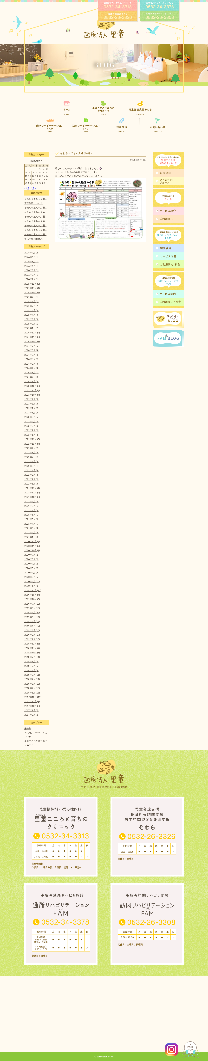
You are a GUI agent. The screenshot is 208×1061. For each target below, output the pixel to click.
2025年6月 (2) (31, 310)
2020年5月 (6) (31, 568)
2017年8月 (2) (31, 714)
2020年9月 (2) (31, 554)
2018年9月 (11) (32, 657)
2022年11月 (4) (32, 443)
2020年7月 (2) (31, 563)
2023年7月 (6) (31, 408)
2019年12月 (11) (32, 590)
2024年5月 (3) (31, 363)
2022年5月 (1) (31, 466)
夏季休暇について (33, 203)
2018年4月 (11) (32, 679)
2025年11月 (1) (32, 288)
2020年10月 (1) (32, 550)
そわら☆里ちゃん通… (35, 198)
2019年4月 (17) (32, 626)
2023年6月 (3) (31, 412)
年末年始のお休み (33, 238)
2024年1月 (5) (31, 381)
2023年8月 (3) (31, 403)
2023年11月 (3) (32, 390)
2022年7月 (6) (31, 457)
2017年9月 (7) (31, 710)
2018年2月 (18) (32, 688)
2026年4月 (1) (31, 265)
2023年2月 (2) (31, 430)
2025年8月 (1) (31, 301)
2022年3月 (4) (31, 474)
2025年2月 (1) (31, 323)
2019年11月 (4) (32, 594)
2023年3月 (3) (31, 425)
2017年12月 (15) (32, 697)
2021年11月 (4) (32, 492)
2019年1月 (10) (32, 639)
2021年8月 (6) (31, 505)
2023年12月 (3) (32, 386)
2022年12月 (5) (32, 439)
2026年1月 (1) (31, 279)
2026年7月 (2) (31, 252)
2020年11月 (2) (32, 546)
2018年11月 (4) (32, 648)
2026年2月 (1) (31, 274)
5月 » (33, 188)
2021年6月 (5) (31, 514)
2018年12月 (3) (32, 643)
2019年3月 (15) (32, 630)
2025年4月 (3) (31, 314)
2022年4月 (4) (31, 470)
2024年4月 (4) (31, 368)
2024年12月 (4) (32, 332)
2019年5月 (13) (32, 621)
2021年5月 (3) (31, 519)
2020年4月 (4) (31, 572)
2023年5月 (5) (31, 417)
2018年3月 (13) (32, 683)
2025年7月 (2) (31, 306)
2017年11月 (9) (32, 701)
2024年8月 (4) (31, 350)
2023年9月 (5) (31, 399)
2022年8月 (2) (31, 452)
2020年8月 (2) (31, 559)
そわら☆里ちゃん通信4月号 (76, 153)
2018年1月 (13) (32, 692)
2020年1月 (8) (31, 585)
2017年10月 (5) (32, 706)
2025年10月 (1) (32, 292)
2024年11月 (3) (32, 337)
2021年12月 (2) (32, 488)
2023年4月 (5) (31, 421)
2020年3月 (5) (31, 577)
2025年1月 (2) (31, 328)
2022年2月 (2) (31, 479)
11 (26, 176)
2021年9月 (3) (31, 501)
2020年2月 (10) (32, 581)
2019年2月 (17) (32, 634)
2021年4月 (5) (31, 523)
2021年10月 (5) (32, 497)
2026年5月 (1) (31, 261)
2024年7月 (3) (31, 354)
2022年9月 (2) (31, 448)
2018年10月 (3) (32, 652)
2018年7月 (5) (31, 665)
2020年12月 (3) (32, 541)
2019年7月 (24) (32, 612)
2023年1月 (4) (31, 434)
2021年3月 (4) (31, 528)
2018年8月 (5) (31, 661)
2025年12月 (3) (32, 283)
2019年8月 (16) (32, 608)
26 (29, 183)
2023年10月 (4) (32, 394)
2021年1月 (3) (31, 537)
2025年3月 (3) (31, 319)
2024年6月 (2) (31, 359)
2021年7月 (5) (31, 510)
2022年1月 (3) (31, 483)
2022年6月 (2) (31, 461)
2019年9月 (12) (32, 603)
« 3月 (26, 188)
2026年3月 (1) (31, 270)
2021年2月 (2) (31, 532)
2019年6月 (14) (32, 617)
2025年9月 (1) (31, 297)
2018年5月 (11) (32, 674)
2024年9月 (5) (31, 345)
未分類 (27, 728)
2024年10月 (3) (32, 341)
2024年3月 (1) (31, 372)
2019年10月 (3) (32, 599)
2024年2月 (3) (31, 377)
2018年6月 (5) (31, 670)
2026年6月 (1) (31, 257)
